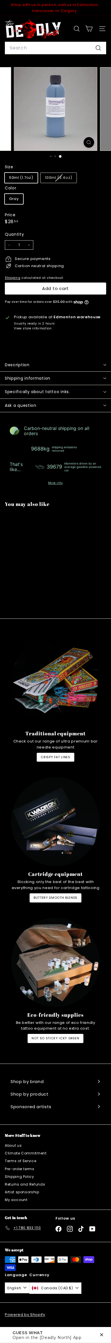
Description (17, 365)
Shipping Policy (19, 1176)
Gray (14, 198)
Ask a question (20, 405)
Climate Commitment (26, 1153)
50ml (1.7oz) (21, 177)
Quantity (14, 234)
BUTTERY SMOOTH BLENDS (55, 897)
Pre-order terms (19, 1168)
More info (55, 483)
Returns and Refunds (25, 1184)
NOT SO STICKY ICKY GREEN (55, 1038)
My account (16, 1199)
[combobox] (55, 48)
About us (13, 1145)
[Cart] (89, 28)
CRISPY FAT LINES (55, 757)
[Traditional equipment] (55, 681)
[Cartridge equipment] (55, 821)
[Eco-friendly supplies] (55, 962)
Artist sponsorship (22, 1192)
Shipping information (27, 378)
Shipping (12, 277)
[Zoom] (88, 142)
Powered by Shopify (25, 1314)
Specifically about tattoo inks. (37, 392)
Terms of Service (20, 1160)
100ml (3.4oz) (60, 179)
